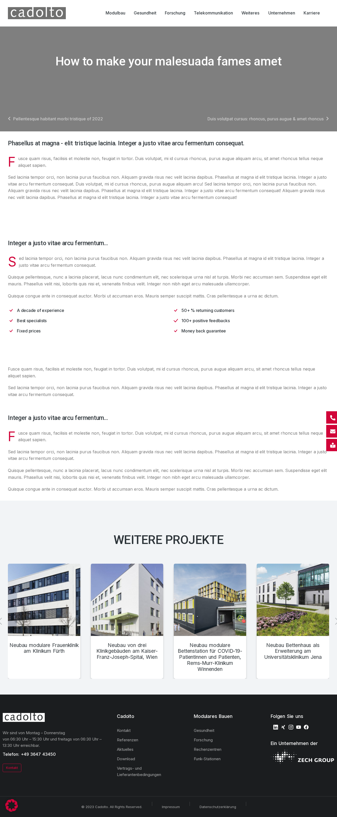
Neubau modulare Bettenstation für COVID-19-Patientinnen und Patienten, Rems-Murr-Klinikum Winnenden (210, 657)
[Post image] (44, 600)
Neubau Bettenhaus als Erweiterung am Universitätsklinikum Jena (293, 651)
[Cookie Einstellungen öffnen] (11, 810)
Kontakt (12, 768)
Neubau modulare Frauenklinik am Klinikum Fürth (44, 648)
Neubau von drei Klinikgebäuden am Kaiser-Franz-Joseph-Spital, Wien (126, 651)
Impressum (171, 807)
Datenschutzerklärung (218, 807)
